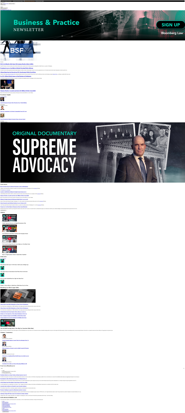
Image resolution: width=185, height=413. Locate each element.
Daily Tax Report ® (5, 409)
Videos (7, 3)
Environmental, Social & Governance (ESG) (9, 410)
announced (35, 188)
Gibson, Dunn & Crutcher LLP (10, 74)
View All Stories (3, 210)
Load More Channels (5, 411)
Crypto (3, 408)
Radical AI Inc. (55, 74)
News (2, 3)
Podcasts (4, 3)
